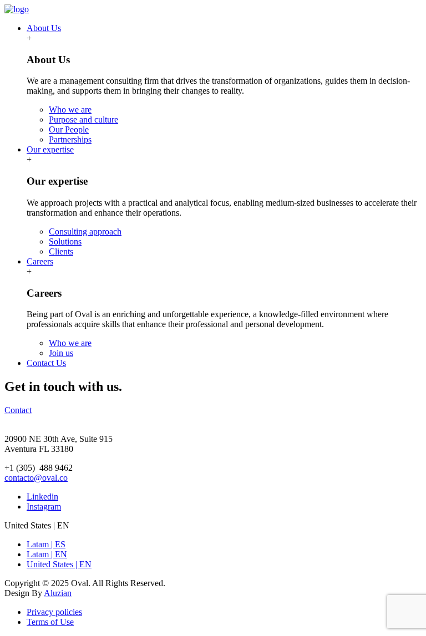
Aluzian (58, 593)
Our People (69, 129)
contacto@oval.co (36, 477)
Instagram (44, 506)
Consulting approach (85, 231)
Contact (18, 410)
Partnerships (70, 139)
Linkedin (42, 496)
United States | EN (59, 564)
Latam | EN (47, 554)
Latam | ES (46, 544)
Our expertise (50, 149)
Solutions (65, 241)
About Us (44, 28)
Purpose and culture (83, 119)
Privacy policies (54, 612)
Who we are (70, 109)
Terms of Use (50, 622)
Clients (61, 251)
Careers (40, 261)
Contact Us (46, 363)
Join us (61, 353)
